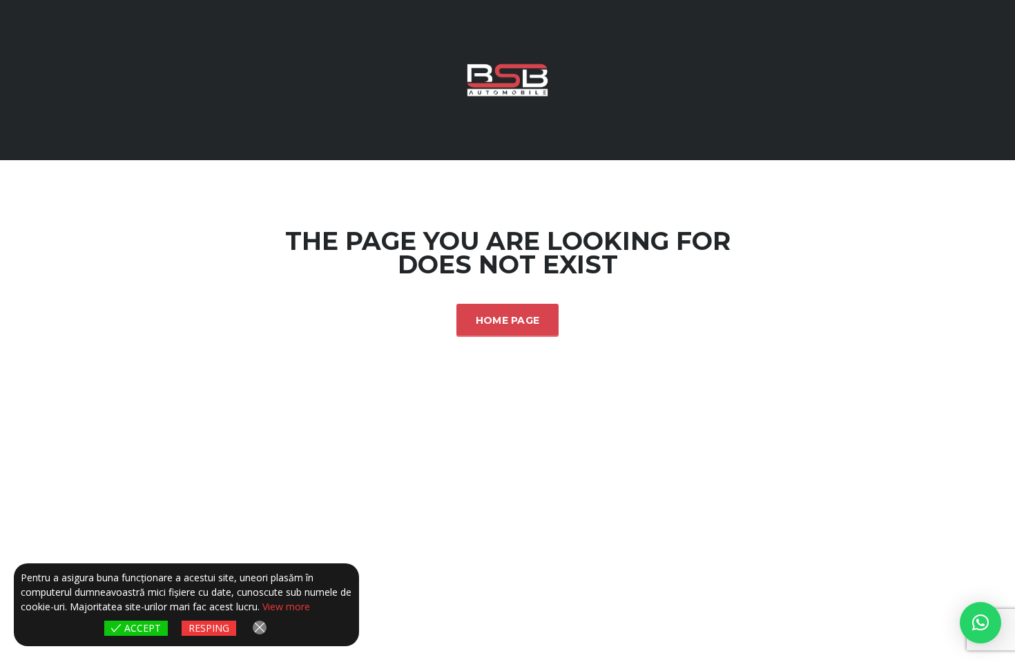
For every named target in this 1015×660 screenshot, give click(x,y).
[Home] (507, 79)
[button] (980, 622)
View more (286, 606)
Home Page (508, 320)
